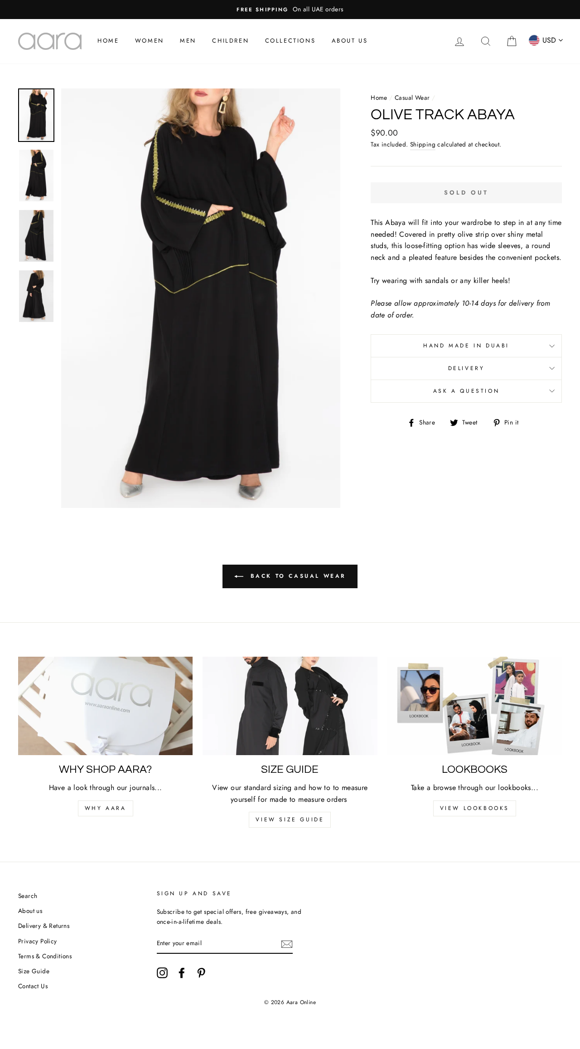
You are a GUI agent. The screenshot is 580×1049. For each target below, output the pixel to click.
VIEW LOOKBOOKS (474, 808)
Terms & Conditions (45, 956)
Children (230, 40)
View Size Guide (290, 819)
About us (30, 910)
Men (188, 40)
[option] (290, 10)
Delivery (466, 368)
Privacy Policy (37, 941)
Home (108, 40)
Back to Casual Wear (296, 576)
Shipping (422, 144)
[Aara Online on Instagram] (162, 972)
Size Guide (33, 971)
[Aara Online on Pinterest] (201, 972)
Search (27, 895)
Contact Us (33, 985)
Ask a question (466, 391)
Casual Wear (412, 97)
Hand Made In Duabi (466, 346)
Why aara (105, 808)
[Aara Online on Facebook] (181, 972)
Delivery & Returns (43, 925)
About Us (350, 40)
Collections (290, 40)
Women (149, 40)
